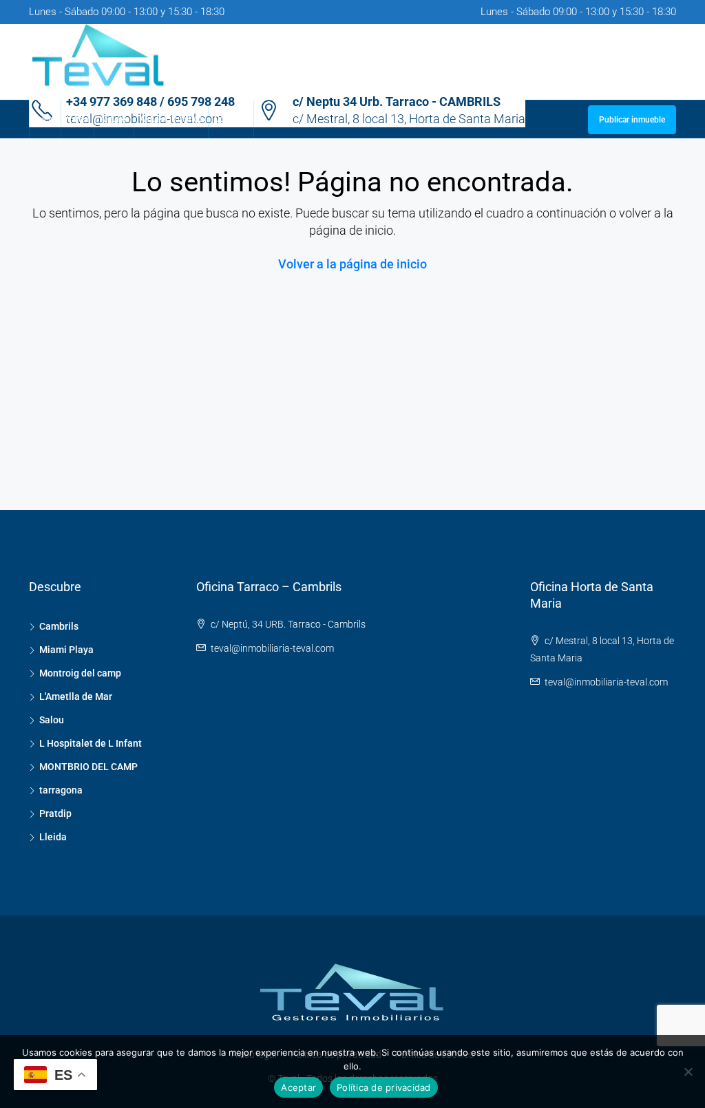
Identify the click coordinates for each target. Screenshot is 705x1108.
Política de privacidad (384, 1087)
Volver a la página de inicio (352, 264)
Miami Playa (66, 649)
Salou (51, 719)
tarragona (61, 790)
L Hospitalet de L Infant (90, 743)
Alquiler (114, 119)
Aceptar (298, 1087)
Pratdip (55, 813)
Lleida (53, 836)
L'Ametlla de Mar (75, 696)
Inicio (45, 119)
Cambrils (58, 626)
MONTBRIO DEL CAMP (88, 766)
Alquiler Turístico (171, 119)
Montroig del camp (80, 673)
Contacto (231, 119)
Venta (77, 119)
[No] (688, 1071)
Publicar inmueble (632, 120)
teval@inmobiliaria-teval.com (272, 648)
